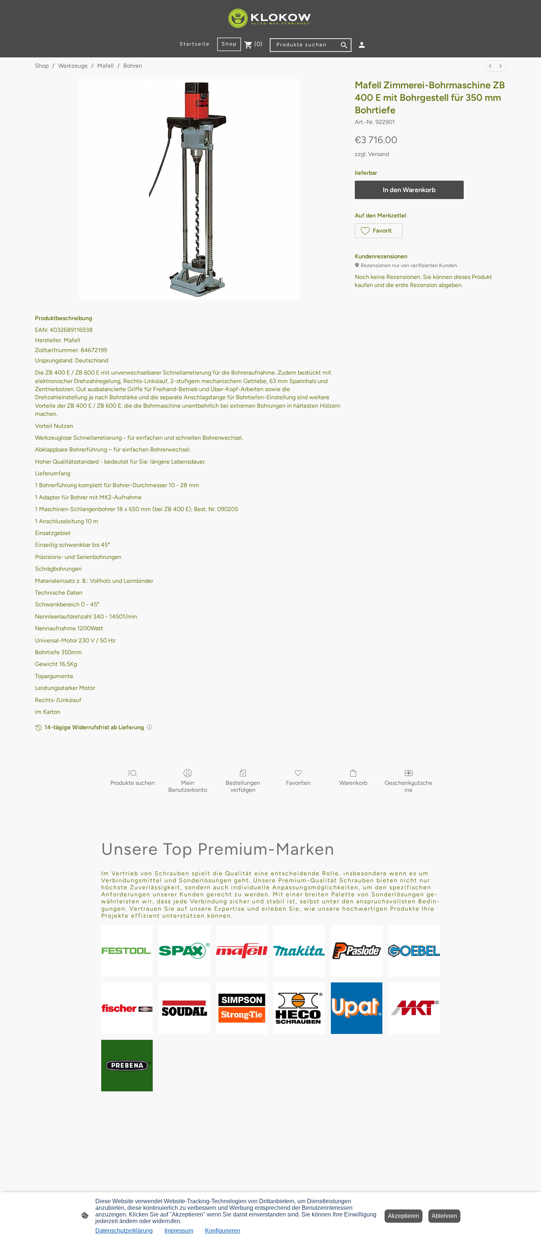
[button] (379, 230)
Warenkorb (353, 782)
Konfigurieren (222, 1230)
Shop (42, 65)
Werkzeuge (73, 65)
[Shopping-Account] (361, 44)
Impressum (179, 1230)
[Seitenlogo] (270, 19)
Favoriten (298, 782)
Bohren (132, 65)
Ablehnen (444, 1216)
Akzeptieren (403, 1216)
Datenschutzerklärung (124, 1230)
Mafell (105, 65)
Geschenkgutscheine (408, 786)
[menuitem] (490, 66)
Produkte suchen (132, 782)
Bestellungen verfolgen (243, 786)
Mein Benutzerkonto (187, 786)
